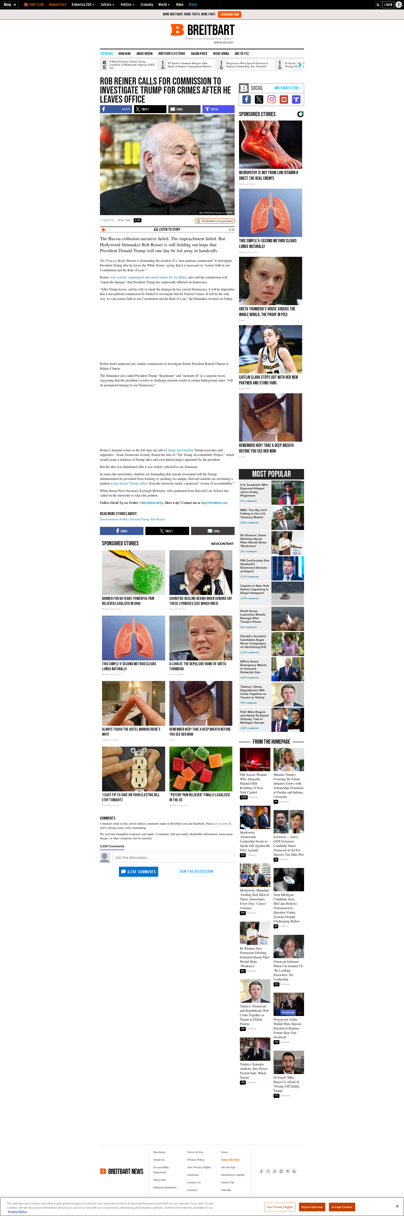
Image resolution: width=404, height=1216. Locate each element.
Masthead (159, 1152)
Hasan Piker (199, 54)
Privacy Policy (196, 1159)
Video (179, 5)
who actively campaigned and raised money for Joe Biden (148, 277)
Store (224, 1152)
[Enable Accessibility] (399, 4)
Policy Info (159, 1180)
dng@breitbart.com (214, 502)
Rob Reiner (158, 519)
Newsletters (57, 5)
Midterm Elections (171, 54)
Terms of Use (195, 1152)
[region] (202, 1206)
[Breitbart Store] (193, 5)
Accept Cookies (342, 1207)
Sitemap (226, 1190)
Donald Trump (139, 519)
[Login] (388, 4)
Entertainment (109, 519)
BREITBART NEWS (125, 1171)
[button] (10, 4)
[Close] (397, 1206)
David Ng (108, 220)
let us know (221, 823)
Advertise (193, 1175)
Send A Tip (227, 1182)
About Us (159, 1159)
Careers (192, 1190)
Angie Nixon (145, 54)
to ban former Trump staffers (129, 483)
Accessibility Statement (161, 1170)
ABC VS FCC (242, 54)
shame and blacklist (180, 450)
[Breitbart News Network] (244, 88)
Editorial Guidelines (165, 1187)
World (162, 5)
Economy (147, 5)
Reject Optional (312, 1207)
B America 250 (81, 5)
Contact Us (194, 1182)
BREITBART (210, 30)
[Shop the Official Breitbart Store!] (288, 88)
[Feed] (294, 1171)
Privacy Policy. (17, 1211)
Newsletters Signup (233, 1175)
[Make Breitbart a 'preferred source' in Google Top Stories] (215, 221)
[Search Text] (378, 4)
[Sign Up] (229, 14)
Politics (124, 519)
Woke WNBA (221, 54)
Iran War (124, 54)
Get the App (228, 1167)
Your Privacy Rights (280, 1207)
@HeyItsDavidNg (151, 502)
